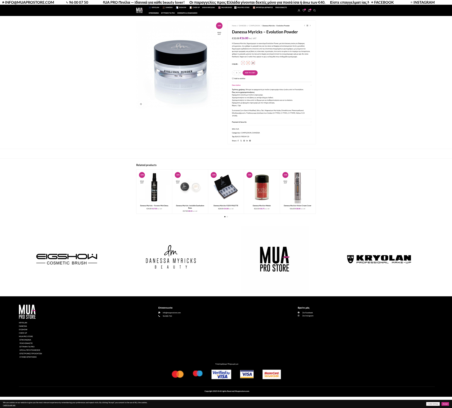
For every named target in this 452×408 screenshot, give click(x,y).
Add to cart (250, 73)
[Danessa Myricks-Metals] (262, 187)
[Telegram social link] (250, 140)
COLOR (234, 64)
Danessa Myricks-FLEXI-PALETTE (226, 206)
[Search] (314, 10)
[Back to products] (307, 25)
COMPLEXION (254, 26)
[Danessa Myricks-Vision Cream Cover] (298, 187)
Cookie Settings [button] (433, 404)
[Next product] (310, 25)
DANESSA (243, 26)
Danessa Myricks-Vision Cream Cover (297, 206)
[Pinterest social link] (244, 140)
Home (234, 26)
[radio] (243, 63)
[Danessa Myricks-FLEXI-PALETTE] (226, 187)
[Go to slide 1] (224, 216)
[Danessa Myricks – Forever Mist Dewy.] (154, 187)
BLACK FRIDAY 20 (242, 136)
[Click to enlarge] (141, 104)
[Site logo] (139, 10)
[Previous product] (304, 25)
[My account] (299, 10)
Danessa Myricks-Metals (262, 206)
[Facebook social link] (238, 140)
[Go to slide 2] (227, 216)
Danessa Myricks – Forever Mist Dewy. (154, 206)
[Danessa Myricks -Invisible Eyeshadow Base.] (190, 187)
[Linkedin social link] (247, 140)
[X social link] (241, 140)
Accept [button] (445, 404)
